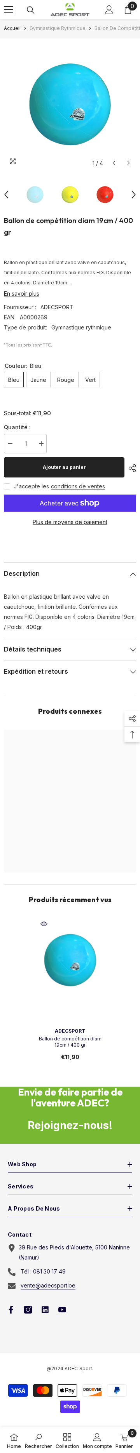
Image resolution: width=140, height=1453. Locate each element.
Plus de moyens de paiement (70, 522)
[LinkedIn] (45, 1309)
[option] (70, 104)
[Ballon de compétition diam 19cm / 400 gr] (70, 960)
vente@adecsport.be (48, 1285)
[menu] (8, 9)
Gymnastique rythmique (58, 28)
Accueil (12, 28)
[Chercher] (30, 10)
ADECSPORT (57, 307)
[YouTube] (62, 1309)
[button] (114, 163)
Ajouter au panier (64, 467)
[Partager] (130, 468)
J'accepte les (31, 486)
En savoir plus (21, 293)
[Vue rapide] (44, 924)
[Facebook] (11, 1309)
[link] (38, 1440)
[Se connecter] (109, 9)
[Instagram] (28, 1309)
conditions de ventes (78, 486)
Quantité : (17, 427)
